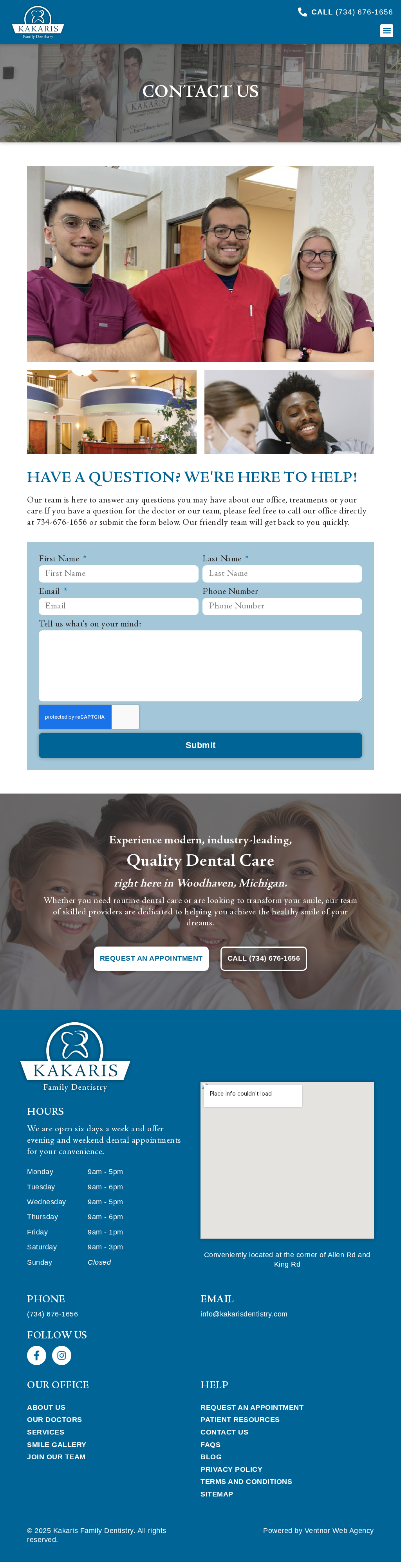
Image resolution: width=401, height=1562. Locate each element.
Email (50, 592)
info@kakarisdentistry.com (244, 1314)
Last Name (223, 559)
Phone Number (230, 592)
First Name (60, 559)
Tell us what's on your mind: (90, 624)
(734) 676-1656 (52, 1314)
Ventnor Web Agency (339, 1531)
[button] (386, 30)
